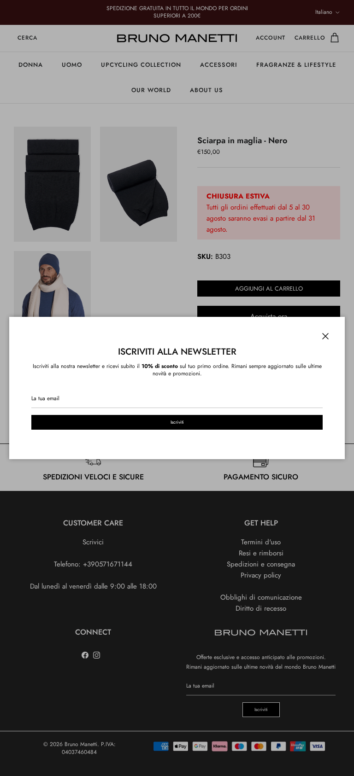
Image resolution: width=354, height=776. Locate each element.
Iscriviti (177, 422)
